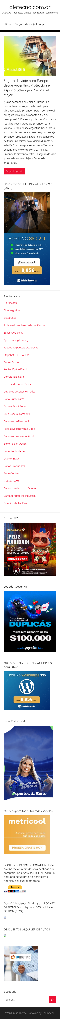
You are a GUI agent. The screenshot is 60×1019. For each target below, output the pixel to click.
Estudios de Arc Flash (16, 503)
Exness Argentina (13, 332)
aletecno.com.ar (30, 6)
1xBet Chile (10, 317)
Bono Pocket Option (15, 443)
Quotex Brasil (11, 458)
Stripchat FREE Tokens (16, 355)
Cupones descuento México (20, 391)
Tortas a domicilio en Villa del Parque (24, 325)
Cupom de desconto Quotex (20, 488)
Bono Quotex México (16, 451)
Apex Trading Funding (16, 340)
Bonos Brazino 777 (14, 466)
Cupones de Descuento (17, 421)
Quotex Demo (12, 480)
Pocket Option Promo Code (19, 428)
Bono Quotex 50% (14, 399)
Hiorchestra (10, 302)
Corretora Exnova (14, 376)
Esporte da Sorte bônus (17, 384)
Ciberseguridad (12, 310)
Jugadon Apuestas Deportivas (21, 347)
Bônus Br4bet (11, 362)
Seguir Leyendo (14, 171)
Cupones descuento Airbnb (19, 436)
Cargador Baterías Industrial (20, 495)
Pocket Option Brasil (15, 369)
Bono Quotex (11, 473)
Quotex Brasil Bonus (15, 406)
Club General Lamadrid (17, 414)
